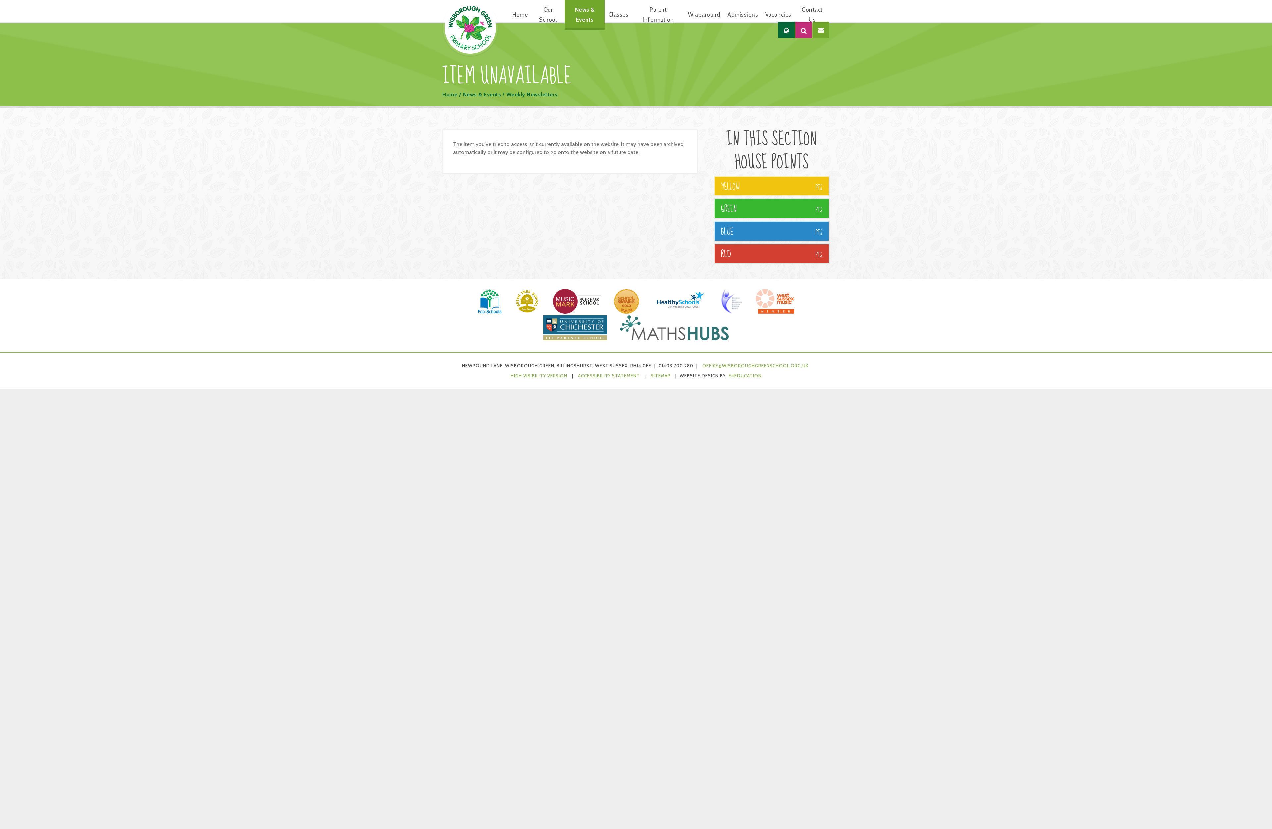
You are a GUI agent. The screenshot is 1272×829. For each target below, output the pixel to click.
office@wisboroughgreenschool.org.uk (755, 365)
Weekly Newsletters (532, 94)
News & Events (482, 94)
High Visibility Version (539, 375)
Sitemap (661, 375)
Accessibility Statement (609, 375)
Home (449, 94)
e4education (745, 375)
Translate (806, 51)
